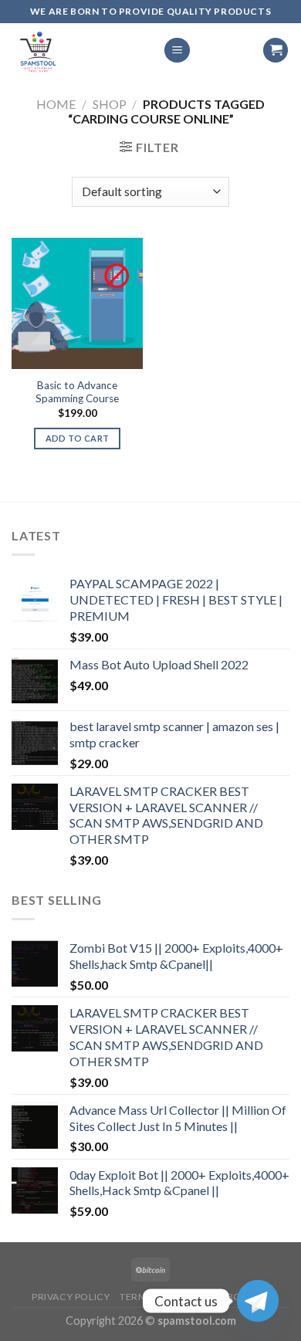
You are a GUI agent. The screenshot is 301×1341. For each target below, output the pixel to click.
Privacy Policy (71, 1296)
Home (56, 104)
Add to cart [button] (78, 438)
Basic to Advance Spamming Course (77, 392)
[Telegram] (258, 1301)
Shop (110, 104)
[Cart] (275, 50)
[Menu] (177, 50)
